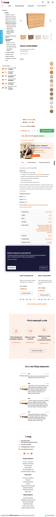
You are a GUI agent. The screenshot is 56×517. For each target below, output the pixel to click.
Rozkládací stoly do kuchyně (28, 500)
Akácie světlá (48, 225)
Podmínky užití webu (28, 489)
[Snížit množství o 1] (32, 130)
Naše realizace (28, 467)
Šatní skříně (9, 28)
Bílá (40, 226)
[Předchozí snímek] (21, 21)
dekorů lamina (39, 174)
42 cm (50, 215)
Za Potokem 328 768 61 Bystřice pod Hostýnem (29, 441)
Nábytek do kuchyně (10, 17)
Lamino (50, 235)
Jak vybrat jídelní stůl (28, 469)
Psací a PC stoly (11, 42)
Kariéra (28, 483)
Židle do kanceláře (11, 45)
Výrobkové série (9, 54)
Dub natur (42, 229)
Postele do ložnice (11, 25)
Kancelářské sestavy (10, 49)
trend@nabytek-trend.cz (27, 447)
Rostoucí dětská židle (28, 502)
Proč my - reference (28, 461)
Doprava (28, 480)
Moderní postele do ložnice (28, 508)
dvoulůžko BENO (31, 205)
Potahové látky (28, 465)
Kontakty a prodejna (28, 478)
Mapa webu (28, 491)
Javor (38, 231)
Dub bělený (46, 226)
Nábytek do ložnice (10, 23)
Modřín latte (43, 231)
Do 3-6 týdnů (48, 211)
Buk (42, 226)
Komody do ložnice (11, 26)
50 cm (50, 218)
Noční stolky (10, 32)
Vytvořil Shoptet (51, 515)
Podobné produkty (44, 162)
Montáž (27, 122)
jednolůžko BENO (40, 205)
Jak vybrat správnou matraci (28, 471)
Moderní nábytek (9, 56)
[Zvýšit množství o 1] (37, 130)
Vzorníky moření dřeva (28, 463)
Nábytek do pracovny (10, 21)
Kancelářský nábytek (8, 40)
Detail (23, 293)
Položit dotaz (35, 155)
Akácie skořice (40, 225)
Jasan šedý (49, 229)
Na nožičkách (48, 239)
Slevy (6, 60)
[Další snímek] (50, 21)
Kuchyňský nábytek (28, 498)
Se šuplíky (49, 242)
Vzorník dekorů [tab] (31, 162)
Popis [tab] (22, 162)
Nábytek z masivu (9, 14)
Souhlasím (11, 267)
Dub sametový (49, 231)
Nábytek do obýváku (10, 19)
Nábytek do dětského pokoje (10, 36)
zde (16, 259)
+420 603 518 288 (38, 150)
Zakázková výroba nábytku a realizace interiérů (44, 338)
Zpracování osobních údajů (28, 485)
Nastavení (44, 267)
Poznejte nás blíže (37, 350)
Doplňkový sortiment (10, 58)
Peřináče (9, 33)
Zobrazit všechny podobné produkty (37, 304)
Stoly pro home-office (28, 506)
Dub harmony (46, 228)
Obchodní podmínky (28, 487)
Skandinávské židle (28, 504)
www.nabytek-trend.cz (27, 449)
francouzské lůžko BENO (25, 207)
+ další (33, 299)
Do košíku (47, 131)
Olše (48, 231)
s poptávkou (22, 191)
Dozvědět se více (16, 342)
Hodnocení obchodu (28, 481)
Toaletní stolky (10, 30)
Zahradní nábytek (9, 52)
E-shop (6, 12)
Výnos (28, 119)
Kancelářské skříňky (11, 47)
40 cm (50, 222)
